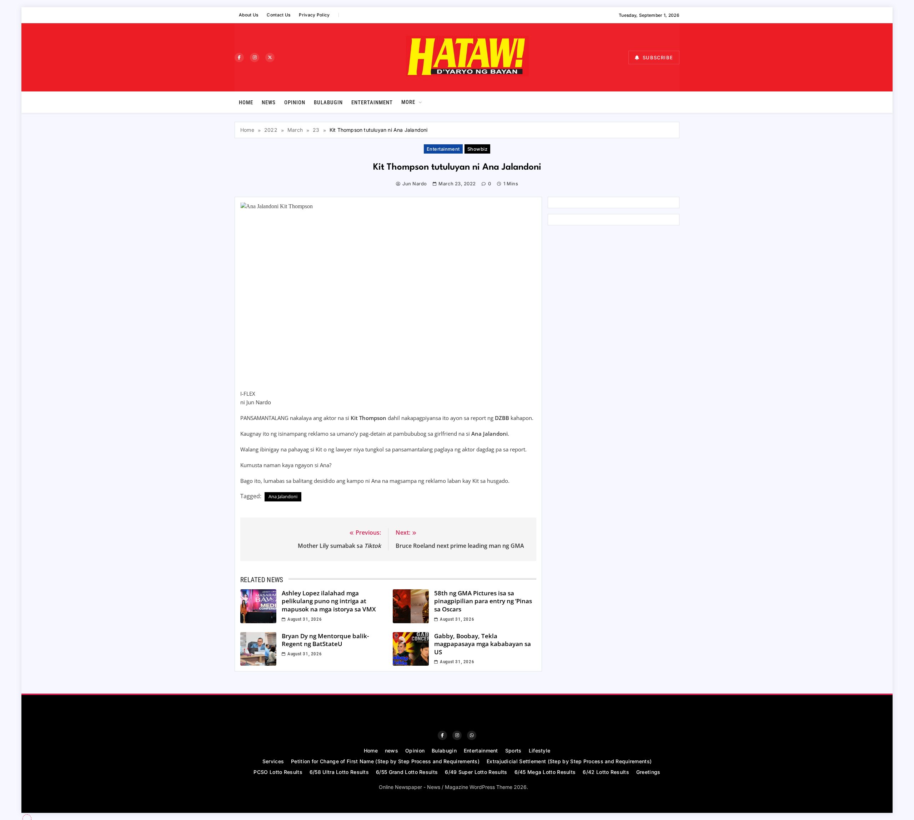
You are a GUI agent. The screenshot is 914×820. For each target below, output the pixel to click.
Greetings (648, 772)
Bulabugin (328, 102)
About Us (248, 15)
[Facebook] (239, 57)
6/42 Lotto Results (606, 772)
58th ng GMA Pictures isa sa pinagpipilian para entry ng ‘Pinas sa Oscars (483, 601)
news (269, 102)
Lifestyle (540, 751)
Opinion (294, 102)
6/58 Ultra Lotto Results (339, 772)
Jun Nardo (414, 183)
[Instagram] (254, 57)
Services (273, 761)
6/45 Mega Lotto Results (545, 772)
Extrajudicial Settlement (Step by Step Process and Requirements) (569, 761)
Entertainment (372, 102)
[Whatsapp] (471, 735)
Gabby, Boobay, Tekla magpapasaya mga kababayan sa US (482, 644)
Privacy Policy (314, 15)
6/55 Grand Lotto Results (407, 772)
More (408, 102)
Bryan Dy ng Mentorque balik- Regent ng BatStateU (325, 640)
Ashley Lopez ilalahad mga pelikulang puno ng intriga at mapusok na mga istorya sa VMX (329, 601)
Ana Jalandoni (282, 496)
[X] (270, 57)
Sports (513, 751)
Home (246, 102)
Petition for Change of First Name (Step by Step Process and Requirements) (385, 761)
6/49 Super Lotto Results (476, 772)
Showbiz (477, 149)
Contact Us (278, 15)
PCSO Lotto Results (277, 772)
